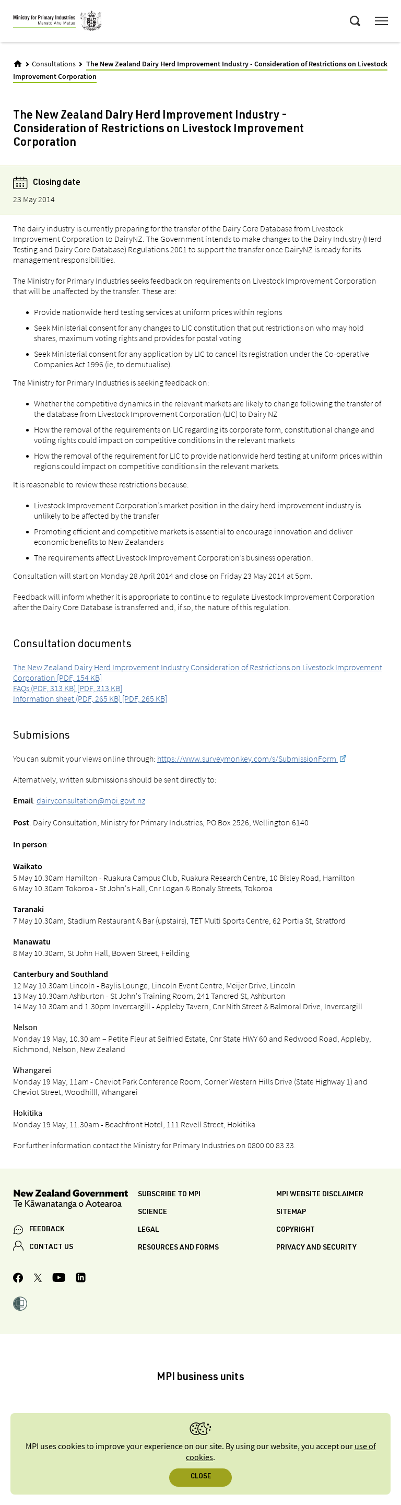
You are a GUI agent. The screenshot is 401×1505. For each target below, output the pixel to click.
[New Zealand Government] (75, 1200)
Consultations (54, 64)
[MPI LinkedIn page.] (81, 1279)
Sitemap (291, 1212)
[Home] (17, 63)
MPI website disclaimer (319, 1194)
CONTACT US (51, 1247)
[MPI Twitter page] (38, 1279)
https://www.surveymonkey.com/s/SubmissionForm (247, 758)
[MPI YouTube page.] (58, 1279)
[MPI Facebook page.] (18, 1279)
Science (152, 1212)
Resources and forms (178, 1248)
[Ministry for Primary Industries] (57, 22)
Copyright (295, 1230)
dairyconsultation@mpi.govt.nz (91, 800)
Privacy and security (316, 1248)
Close (201, 1477)
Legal (148, 1230)
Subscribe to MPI (169, 1194)
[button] (20, 1305)
